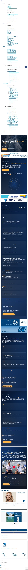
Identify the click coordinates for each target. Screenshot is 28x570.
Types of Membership (10, 15)
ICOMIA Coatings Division (11, 59)
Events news (9, 31)
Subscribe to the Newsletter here (14, 530)
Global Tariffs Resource (12, 111)
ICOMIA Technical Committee (11, 52)
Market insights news (10, 40)
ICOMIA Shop (9, 86)
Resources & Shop (5, 83)
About (4, 3)
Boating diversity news (10, 28)
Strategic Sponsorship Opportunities (12, 14)
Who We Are (9, 6)
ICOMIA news (9, 33)
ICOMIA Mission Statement (13, 8)
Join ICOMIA (4, 149)
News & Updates (5, 23)
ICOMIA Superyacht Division (11, 50)
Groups (4, 46)
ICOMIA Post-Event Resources (11, 120)
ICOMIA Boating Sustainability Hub (12, 121)
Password (1, 564)
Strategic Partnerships (11, 149)
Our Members (9, 9)
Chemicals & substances (12, 98)
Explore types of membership (7, 386)
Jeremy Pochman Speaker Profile (14, 72)
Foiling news (9, 32)
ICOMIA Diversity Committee (11, 58)
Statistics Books (11, 87)
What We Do (9, 7)
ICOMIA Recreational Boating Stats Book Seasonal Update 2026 (13, 89)
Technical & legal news (10, 44)
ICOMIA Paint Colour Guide (14, 97)
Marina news (9, 39)
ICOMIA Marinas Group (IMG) (11, 53)
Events (3, 511)
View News (14, 505)
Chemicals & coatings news (11, 29)
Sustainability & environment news (12, 43)
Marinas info (11, 93)
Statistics (10, 91)
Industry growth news (10, 38)
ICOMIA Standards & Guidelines (13, 92)
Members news (9, 45)
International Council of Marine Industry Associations (9, 548)
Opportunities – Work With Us (11, 21)
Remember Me (3, 565)
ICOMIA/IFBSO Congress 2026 (11, 71)
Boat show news (9, 27)
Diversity (10, 99)
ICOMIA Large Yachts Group (11, 51)
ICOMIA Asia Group (10, 56)
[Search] (26, 67)
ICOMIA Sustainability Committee (12, 57)
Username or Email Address (4, 562)
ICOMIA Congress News (10, 30)
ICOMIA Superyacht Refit (11, 49)
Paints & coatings (11, 96)
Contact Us (9, 22)
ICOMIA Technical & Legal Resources (12, 124)
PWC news (9, 41)
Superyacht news (10, 42)
